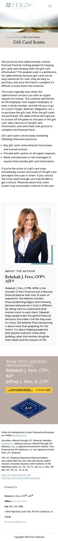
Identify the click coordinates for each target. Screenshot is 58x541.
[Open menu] (49, 6)
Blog (18, 37)
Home (10, 37)
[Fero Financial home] (19, 6)
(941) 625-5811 (20, 501)
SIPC (11, 443)
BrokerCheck (19, 435)
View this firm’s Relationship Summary (20, 478)
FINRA (4, 443)
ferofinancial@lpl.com (15, 521)
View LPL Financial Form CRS (16, 474)
